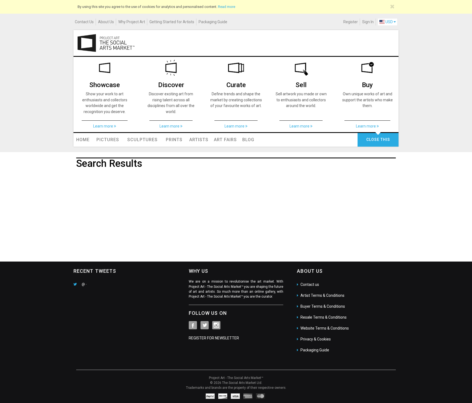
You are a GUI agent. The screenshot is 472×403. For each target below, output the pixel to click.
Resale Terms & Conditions (323, 317)
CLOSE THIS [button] (378, 139)
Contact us (309, 284)
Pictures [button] (107, 139)
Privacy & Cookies (315, 339)
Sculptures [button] (142, 139)
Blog (248, 139)
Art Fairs (225, 139)
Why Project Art (131, 22)
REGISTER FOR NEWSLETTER (214, 338)
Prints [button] (174, 139)
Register (350, 22)
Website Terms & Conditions (324, 328)
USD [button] (389, 22)
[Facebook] (193, 325)
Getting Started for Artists (171, 22)
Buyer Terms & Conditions (322, 306)
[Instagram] (216, 325)
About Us (106, 22)
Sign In (368, 22)
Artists (198, 139)
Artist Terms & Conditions (322, 295)
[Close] (392, 7)
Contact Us (84, 22)
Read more (226, 7)
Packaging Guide (213, 22)
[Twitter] (204, 325)
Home (83, 139)
